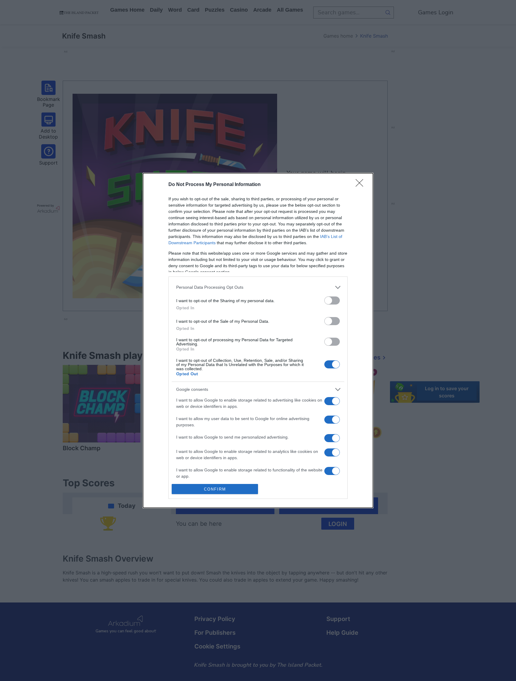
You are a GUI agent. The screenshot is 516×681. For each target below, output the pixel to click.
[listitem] (258, 287)
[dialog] (258, 340)
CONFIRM (215, 489)
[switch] (332, 300)
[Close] (361, 184)
